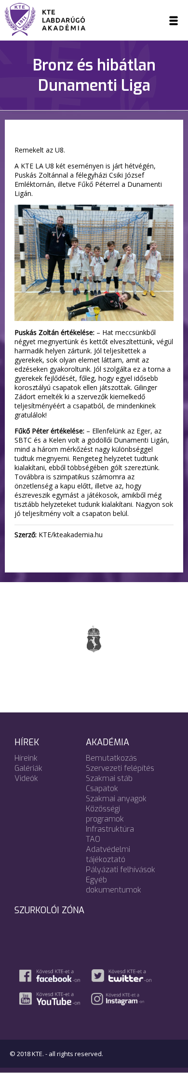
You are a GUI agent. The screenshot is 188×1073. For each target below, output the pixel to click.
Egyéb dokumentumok (113, 885)
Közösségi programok (105, 814)
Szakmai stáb (109, 778)
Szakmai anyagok (116, 799)
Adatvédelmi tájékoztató (108, 854)
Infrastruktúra (110, 829)
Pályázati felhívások (120, 869)
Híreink (26, 758)
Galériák (28, 768)
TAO (93, 839)
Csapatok (102, 788)
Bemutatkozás (111, 758)
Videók (26, 778)
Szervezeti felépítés (120, 768)
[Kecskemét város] (94, 638)
